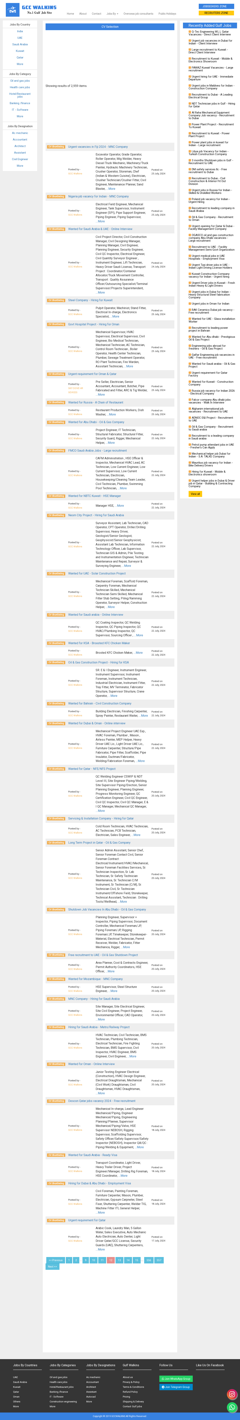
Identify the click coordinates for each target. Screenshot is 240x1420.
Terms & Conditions (133, 1387)
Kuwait (20, 51)
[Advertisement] (110, 58)
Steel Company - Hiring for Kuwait (90, 300)
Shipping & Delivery (133, 1401)
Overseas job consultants (138, 13)
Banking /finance (20, 103)
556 (149, 1260)
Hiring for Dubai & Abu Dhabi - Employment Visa (99, 1183)
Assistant (20, 152)
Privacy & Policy (131, 1382)
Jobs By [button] (111, 13)
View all (195, 493)
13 (119, 1260)
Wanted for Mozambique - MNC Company (95, 979)
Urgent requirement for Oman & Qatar (92, 374)
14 (128, 1260)
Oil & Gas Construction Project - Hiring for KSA (98, 662)
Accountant (20, 139)
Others (16, 1401)
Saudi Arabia (20, 44)
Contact (96, 13)
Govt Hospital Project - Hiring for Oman (93, 324)
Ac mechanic (20, 133)
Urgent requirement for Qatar (87, 1220)
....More (110, 188)
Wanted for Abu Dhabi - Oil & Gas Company (96, 422)
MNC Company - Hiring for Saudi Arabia (94, 999)
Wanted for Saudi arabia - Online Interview (95, 614)
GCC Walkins (75, 173)
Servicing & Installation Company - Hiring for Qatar (101, 818)
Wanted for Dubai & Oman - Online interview (96, 723)
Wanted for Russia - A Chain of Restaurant (95, 402)
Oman (16, 1396)
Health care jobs (20, 87)
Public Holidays (167, 13)
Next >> (52, 1266)
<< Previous (56, 1260)
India (20, 31)
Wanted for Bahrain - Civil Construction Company (99, 703)
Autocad (91, 1396)
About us (128, 1377)
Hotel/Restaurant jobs (20, 95)
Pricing (126, 1396)
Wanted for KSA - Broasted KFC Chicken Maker (99, 643)
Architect (20, 146)
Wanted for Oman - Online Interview (91, 1064)
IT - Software (20, 109)
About (83, 13)
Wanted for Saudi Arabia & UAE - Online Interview (100, 229)
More (20, 64)
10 (93, 1260)
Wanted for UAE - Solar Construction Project (97, 573)
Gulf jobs (137, 1406)
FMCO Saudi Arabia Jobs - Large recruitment (97, 450)
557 (159, 1260)
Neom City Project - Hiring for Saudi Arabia (96, 515)
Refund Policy (130, 1391)
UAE (19, 38)
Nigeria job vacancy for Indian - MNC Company (98, 196)
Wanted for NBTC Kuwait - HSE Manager (94, 496)
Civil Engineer (20, 159)
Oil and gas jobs (20, 80)
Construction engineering (63, 1401)
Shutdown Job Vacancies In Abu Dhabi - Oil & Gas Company (107, 909)
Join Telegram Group (177, 1387)
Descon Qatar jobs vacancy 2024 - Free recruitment (101, 1101)
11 (102, 1260)
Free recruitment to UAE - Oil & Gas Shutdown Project (103, 955)
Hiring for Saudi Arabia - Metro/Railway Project (99, 1027)
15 (136, 1260)
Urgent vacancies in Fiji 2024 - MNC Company (98, 147)
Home (70, 13)
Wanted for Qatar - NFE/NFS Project (92, 769)
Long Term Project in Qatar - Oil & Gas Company (99, 842)
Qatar (20, 57)
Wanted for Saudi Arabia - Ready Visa (92, 1155)
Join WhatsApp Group (177, 1378)
